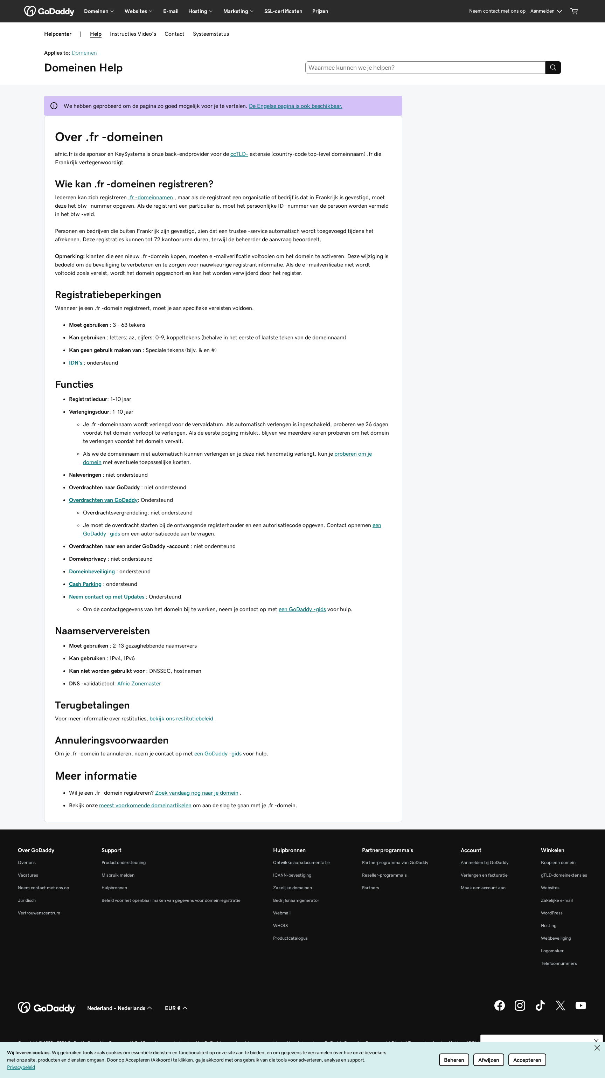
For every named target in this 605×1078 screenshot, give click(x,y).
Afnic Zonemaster (139, 683)
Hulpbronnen (114, 887)
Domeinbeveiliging (92, 571)
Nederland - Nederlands (116, 1008)
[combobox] (425, 67)
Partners (370, 887)
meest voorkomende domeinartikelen (145, 805)
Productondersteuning (124, 862)
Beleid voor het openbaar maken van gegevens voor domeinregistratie (171, 900)
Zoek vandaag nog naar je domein (196, 792)
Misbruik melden (118, 875)
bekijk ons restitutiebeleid (181, 718)
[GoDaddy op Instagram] (520, 1010)
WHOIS (280, 925)
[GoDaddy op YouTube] (581, 1010)
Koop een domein (558, 862)
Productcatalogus (290, 938)
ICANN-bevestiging (292, 875)
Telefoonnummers (559, 963)
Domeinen (84, 52)
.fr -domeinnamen (150, 197)
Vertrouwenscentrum (39, 913)
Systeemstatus (211, 33)
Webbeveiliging (556, 938)
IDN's (75, 362)
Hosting (548, 925)
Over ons (27, 862)
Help (96, 33)
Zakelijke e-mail (557, 900)
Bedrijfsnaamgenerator (296, 900)
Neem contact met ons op (43, 887)
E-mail (171, 11)
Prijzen (320, 11)
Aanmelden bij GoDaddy (484, 862)
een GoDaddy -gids (302, 609)
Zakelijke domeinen (292, 887)
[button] (596, 1041)
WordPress (552, 913)
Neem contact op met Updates (106, 596)
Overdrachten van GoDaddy (103, 500)
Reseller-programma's (384, 875)
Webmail (282, 913)
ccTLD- (239, 154)
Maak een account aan (483, 887)
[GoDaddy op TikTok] (540, 1010)
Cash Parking (85, 584)
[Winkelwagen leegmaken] (574, 11)
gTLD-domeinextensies (564, 875)
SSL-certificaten (283, 11)
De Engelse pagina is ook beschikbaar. (295, 106)
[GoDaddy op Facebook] (499, 1010)
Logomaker (552, 950)
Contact (175, 33)
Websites (550, 887)
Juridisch (27, 900)
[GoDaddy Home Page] (47, 1008)
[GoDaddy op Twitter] (560, 1010)
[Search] (553, 67)
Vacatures (28, 875)
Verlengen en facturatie (484, 875)
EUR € (173, 1008)
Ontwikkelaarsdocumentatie (301, 862)
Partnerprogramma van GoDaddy (395, 862)
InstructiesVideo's (133, 33)
